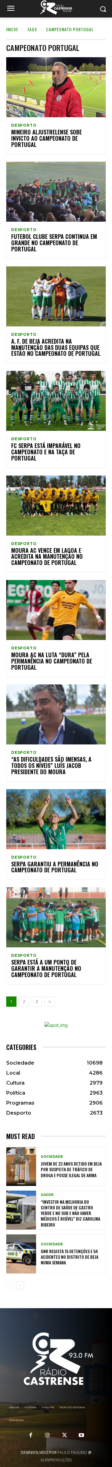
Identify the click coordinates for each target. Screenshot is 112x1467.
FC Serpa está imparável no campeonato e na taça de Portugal (46, 451)
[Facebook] (31, 1435)
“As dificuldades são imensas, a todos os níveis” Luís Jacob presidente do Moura (51, 765)
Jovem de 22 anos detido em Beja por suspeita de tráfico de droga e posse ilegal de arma (71, 1169)
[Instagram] (47, 1435)
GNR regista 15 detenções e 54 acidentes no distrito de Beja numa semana (69, 1257)
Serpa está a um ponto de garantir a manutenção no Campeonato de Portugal (46, 968)
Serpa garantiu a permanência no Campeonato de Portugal (54, 867)
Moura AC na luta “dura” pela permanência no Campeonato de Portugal (51, 661)
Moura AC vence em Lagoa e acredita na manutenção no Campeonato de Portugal (47, 556)
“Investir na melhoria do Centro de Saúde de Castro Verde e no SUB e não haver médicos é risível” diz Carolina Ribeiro (70, 1213)
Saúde (47, 1195)
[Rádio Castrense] (56, 7)
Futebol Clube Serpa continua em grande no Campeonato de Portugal (54, 242)
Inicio (12, 29)
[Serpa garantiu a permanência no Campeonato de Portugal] (56, 819)
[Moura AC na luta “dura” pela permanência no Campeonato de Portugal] (56, 610)
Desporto (23, 125)
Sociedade (52, 1156)
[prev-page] (10, 1285)
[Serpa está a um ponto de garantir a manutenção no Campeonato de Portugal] (56, 917)
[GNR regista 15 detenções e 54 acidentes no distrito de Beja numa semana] (21, 1253)
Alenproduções (56, 1460)
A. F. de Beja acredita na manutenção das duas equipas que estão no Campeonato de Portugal (55, 347)
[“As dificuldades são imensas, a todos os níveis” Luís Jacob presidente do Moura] (56, 714)
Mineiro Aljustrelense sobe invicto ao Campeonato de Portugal (46, 138)
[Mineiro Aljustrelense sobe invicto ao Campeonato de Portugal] (56, 87)
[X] (64, 1435)
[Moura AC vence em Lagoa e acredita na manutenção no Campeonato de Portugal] (56, 506)
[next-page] (49, 1001)
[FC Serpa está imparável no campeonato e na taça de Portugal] (56, 401)
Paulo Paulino (72, 1452)
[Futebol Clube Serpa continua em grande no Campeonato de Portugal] (56, 192)
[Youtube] (81, 1435)
